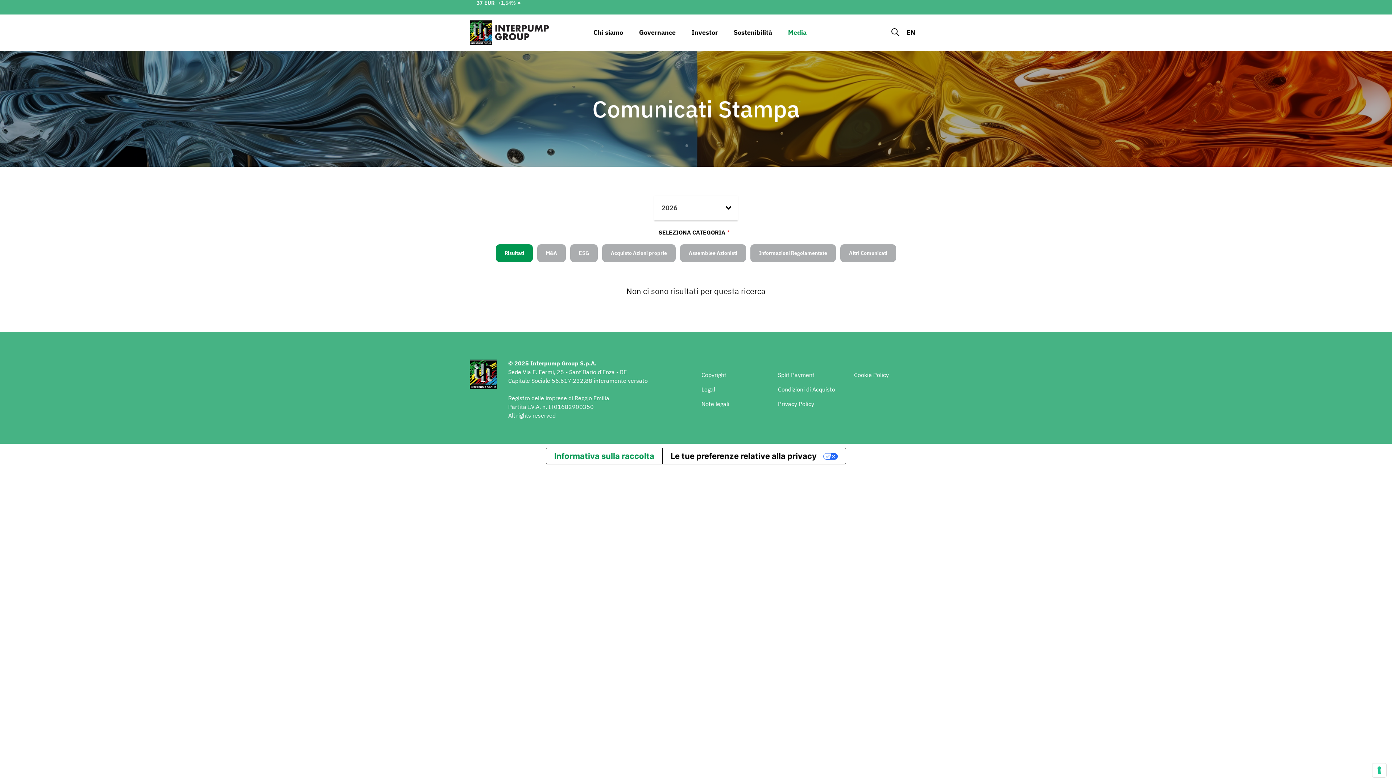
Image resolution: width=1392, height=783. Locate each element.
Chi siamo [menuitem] (608, 32)
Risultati (514, 253)
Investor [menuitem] (705, 32)
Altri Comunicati (868, 253)
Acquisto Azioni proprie (639, 253)
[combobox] (696, 208)
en (911, 32)
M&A (551, 253)
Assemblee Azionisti (713, 253)
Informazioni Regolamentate (793, 253)
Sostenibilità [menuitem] (753, 32)
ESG (584, 253)
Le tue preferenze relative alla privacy (744, 456)
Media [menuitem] (797, 32)
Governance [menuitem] (657, 32)
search (895, 32)
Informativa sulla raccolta (604, 456)
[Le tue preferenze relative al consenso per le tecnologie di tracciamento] (1379, 770)
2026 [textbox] (670, 208)
